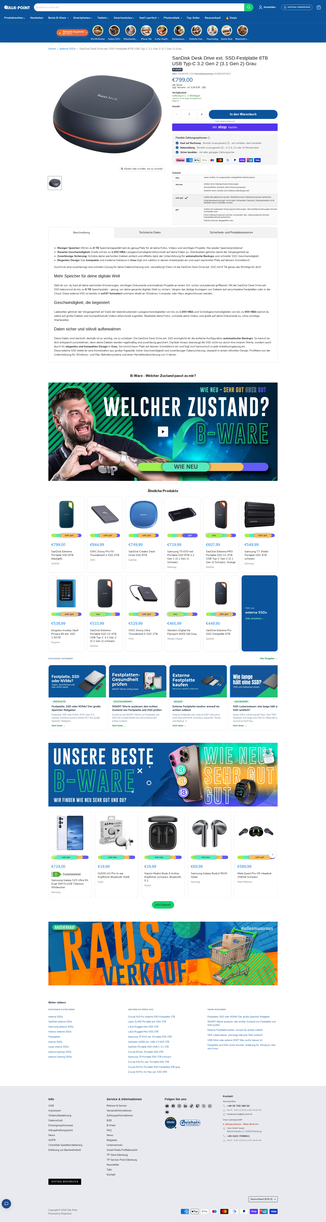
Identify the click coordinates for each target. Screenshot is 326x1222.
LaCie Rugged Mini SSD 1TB (143, 1026)
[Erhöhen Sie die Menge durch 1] (201, 114)
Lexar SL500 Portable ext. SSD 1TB (147, 1021)
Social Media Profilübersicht (122, 1150)
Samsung (171, 567)
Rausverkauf (213, 18)
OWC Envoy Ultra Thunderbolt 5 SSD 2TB (143, 632)
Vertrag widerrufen (64, 1181)
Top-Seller (193, 18)
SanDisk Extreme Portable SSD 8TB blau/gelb (62, 555)
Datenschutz (55, 1120)
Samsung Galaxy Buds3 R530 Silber (209, 875)
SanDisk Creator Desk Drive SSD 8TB (142, 553)
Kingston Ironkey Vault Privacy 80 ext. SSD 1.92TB (64, 633)
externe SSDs (67, 48)
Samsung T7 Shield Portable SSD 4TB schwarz (256, 555)
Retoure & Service (117, 1105)
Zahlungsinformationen (120, 1115)
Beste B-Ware (57, 18)
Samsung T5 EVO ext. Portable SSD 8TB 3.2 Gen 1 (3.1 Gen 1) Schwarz (180, 557)
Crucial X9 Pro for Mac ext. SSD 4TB (147, 1072)
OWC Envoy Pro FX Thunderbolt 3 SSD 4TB (104, 553)
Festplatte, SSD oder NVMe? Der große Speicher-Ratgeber (238, 1016)
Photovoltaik (172, 18)
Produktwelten (14, 18)
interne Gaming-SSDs (59, 1051)
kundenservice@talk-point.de (239, 1114)
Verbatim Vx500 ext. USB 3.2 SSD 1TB (148, 1041)
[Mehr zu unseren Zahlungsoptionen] (209, 138)
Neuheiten (36, 18)
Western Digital (175, 638)
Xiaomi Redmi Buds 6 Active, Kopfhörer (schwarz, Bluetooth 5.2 (162, 877)
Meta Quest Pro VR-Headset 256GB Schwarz (254, 875)
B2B (109, 1120)
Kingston (55, 642)
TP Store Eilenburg (117, 1155)
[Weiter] (272, 854)
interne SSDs (55, 1041)
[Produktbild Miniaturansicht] (54, 183)
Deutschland (261, 1199)
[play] (163, 432)
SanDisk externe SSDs (60, 1021)
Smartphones (82, 18)
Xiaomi (147, 885)
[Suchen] (248, 7)
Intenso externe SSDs (59, 1031)
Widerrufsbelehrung (59, 1115)
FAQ (109, 1130)
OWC (93, 560)
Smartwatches (123, 18)
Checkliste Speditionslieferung (65, 1145)
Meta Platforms (244, 881)
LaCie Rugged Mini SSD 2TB (143, 1031)
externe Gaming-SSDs (60, 1056)
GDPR (52, 1140)
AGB (51, 1105)
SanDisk (55, 563)
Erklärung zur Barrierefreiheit (64, 1150)
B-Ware (111, 1125)
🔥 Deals (231, 18)
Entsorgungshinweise (60, 1125)
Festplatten (54, 1036)
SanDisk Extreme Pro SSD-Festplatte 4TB (218, 632)
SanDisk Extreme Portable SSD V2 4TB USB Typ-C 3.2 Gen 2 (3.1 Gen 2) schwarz (103, 635)
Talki (109, 1169)
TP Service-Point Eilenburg (122, 1160)
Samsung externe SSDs (61, 1026)
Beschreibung (81, 232)
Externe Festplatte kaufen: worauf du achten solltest (235, 1030)
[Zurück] (53, 854)
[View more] (163, 775)
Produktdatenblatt (72, 874)
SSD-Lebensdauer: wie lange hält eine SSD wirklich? (235, 1035)
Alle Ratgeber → (269, 658)
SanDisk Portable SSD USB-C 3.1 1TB (148, 1046)
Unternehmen (115, 1145)
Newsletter (113, 1164)
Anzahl (176, 106)
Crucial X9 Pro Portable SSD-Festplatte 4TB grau (154, 1067)
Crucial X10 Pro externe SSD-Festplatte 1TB (151, 1016)
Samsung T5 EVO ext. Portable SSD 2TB (149, 1036)
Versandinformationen (119, 1110)
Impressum (54, 1110)
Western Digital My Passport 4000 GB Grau (182, 632)
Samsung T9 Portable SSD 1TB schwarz (149, 1056)
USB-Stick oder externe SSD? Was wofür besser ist (234, 1040)
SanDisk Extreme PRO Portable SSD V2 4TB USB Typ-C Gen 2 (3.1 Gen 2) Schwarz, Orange (221, 557)
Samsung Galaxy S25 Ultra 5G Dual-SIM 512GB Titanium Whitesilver (69, 883)
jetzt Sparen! (163, 904)
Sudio (100, 881)
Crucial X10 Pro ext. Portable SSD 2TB (148, 1062)
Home (52, 48)
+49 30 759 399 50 (238, 1106)
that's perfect (148, 18)
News (51, 1135)
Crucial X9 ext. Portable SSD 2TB (145, 1051)
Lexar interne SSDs (58, 1046)
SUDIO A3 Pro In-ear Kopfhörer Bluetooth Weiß (114, 875)
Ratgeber (112, 1140)
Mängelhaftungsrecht (60, 1130)
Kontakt (111, 1174)
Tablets (102, 18)
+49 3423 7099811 (238, 1136)
